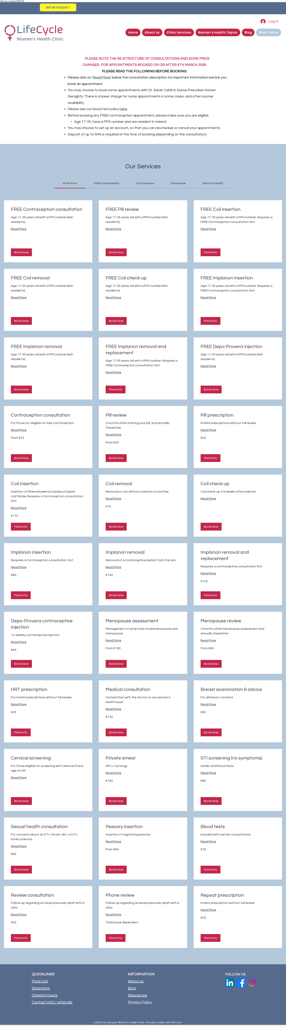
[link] (70, 183)
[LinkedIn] (229, 982)
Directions (41, 988)
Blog (132, 988)
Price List (40, 981)
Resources (137, 995)
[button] (152, 32)
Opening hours (44, 995)
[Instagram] (252, 982)
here (123, 109)
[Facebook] (241, 982)
